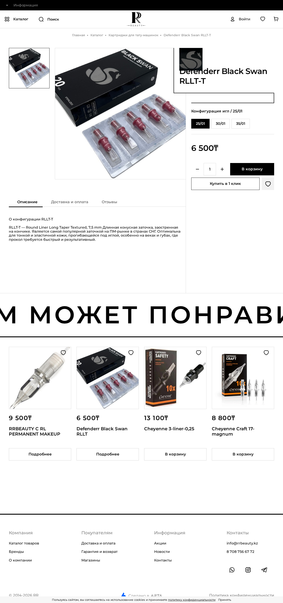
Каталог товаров (24, 543)
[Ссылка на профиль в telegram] (264, 570)
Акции (160, 543)
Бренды (16, 552)
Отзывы (109, 202)
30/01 (220, 123)
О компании (20, 560)
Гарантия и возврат (99, 552)
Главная (78, 35)
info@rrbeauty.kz (242, 543)
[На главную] (136, 19)
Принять (224, 599)
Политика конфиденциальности (241, 595)
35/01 (240, 123)
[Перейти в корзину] (276, 19)
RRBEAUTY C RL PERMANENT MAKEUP (34, 431)
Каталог (96, 35)
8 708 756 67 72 (240, 552)
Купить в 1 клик (225, 183)
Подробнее (40, 454)
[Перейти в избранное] (262, 19)
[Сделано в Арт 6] (141, 595)
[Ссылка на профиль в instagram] (248, 570)
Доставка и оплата (69, 202)
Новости (162, 552)
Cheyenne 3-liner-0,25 (169, 428)
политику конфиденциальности (192, 599)
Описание (27, 202)
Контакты (163, 560)
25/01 (200, 123)
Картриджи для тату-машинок (133, 35)
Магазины (90, 560)
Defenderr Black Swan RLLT (102, 431)
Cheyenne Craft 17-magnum (233, 431)
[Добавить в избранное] (268, 184)
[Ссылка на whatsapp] (232, 570)
